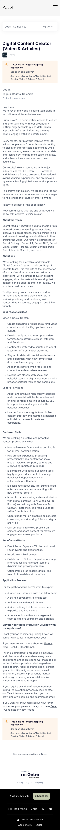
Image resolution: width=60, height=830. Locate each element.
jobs (8, 26)
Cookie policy (37, 782)
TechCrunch (27, 646)
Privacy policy (23, 782)
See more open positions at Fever (30, 754)
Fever (13, 110)
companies (19, 26)
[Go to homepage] (7, 7)
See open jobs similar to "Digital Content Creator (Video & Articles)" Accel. (30, 77)
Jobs (34, 809)
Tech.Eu (14, 646)
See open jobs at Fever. (22, 71)
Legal (39, 825)
